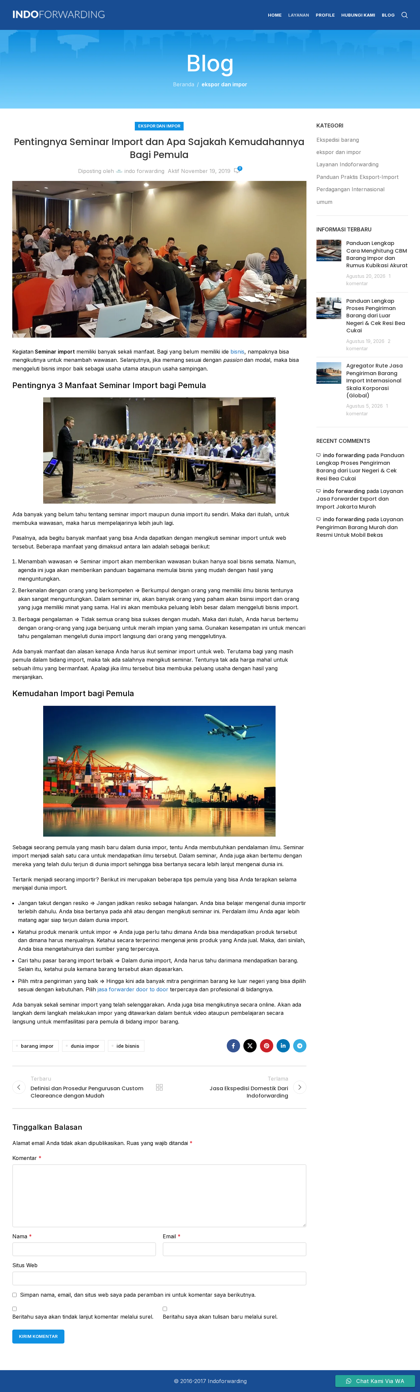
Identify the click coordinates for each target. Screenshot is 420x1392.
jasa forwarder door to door (133, 989)
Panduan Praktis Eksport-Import (357, 177)
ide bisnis (128, 1046)
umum (324, 202)
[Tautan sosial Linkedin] (283, 1045)
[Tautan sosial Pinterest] (266, 1045)
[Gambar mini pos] (328, 263)
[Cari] (404, 15)
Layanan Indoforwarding (347, 164)
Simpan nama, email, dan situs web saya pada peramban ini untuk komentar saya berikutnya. (138, 1294)
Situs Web (25, 1265)
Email (172, 1236)
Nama (22, 1236)
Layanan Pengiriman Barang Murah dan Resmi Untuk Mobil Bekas (359, 527)
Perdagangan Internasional (350, 189)
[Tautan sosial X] (250, 1045)
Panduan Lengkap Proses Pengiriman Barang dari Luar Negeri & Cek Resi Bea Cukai (375, 316)
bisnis (237, 351)
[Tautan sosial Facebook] (233, 1045)
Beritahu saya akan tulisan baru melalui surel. (220, 1316)
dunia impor (85, 1046)
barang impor (37, 1046)
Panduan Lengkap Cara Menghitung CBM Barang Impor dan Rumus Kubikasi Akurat (377, 254)
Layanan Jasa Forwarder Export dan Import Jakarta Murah (359, 499)
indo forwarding (144, 171)
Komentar (27, 1158)
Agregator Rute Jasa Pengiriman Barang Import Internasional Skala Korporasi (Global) (374, 380)
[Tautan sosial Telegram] (299, 1045)
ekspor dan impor (224, 84)
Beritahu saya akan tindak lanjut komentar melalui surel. (82, 1316)
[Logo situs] (58, 14)
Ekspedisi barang (337, 139)
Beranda (183, 84)
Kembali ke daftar (159, 1087)
